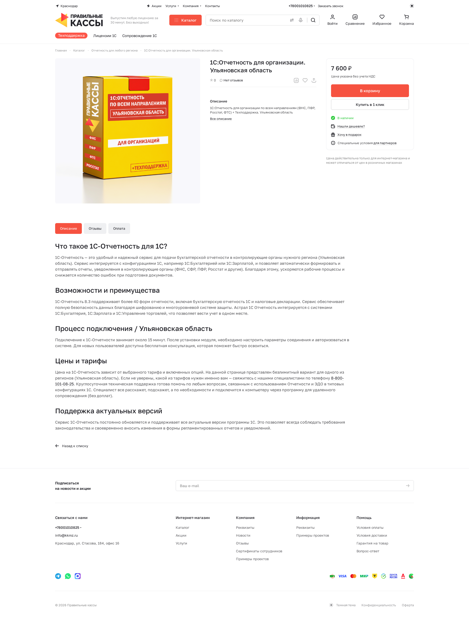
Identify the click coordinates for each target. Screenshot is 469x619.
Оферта (408, 605)
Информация (308, 517)
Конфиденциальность (378, 605)
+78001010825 (301, 6)
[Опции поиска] (290, 20)
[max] (78, 576)
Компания (245, 517)
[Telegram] (58, 576)
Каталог (182, 527)
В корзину (370, 90)
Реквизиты (245, 527)
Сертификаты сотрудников (259, 551)
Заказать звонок (330, 6)
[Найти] (313, 20)
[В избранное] (305, 80)
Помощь (364, 517)
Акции (181, 535)
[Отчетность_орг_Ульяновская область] (127, 130)
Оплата (119, 228)
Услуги (181, 543)
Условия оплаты (370, 527)
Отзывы (95, 228)
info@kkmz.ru (66, 535)
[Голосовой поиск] (301, 20)
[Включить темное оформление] (412, 6)
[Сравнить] (296, 80)
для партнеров (384, 143)
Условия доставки (372, 535)
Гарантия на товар (372, 543)
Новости (243, 535)
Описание (68, 228)
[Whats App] (68, 576)
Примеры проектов (252, 559)
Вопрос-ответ (368, 551)
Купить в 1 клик (370, 104)
